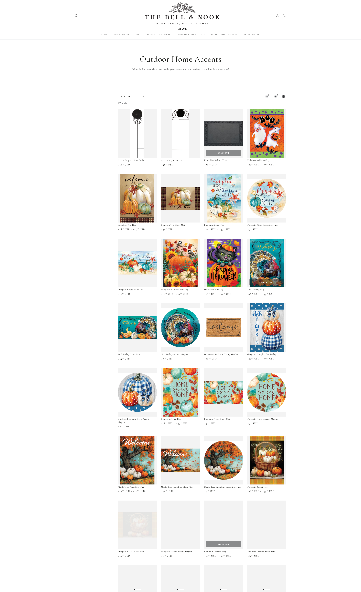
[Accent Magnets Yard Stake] (137, 133)
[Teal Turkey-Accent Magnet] (180, 327)
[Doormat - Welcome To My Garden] (223, 327)
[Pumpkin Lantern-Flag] (223, 525)
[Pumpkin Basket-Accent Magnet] (180, 525)
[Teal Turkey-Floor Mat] (137, 327)
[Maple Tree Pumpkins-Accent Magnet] (223, 460)
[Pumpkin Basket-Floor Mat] (137, 525)
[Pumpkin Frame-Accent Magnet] (266, 392)
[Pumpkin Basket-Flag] (266, 460)
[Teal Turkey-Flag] (266, 263)
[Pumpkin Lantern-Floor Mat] (266, 525)
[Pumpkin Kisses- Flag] (223, 198)
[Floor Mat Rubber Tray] (223, 133)
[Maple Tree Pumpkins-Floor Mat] (180, 460)
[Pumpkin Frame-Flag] (180, 392)
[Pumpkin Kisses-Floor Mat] (137, 263)
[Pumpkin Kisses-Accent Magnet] (266, 198)
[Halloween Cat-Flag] (223, 263)
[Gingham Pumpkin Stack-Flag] (266, 327)
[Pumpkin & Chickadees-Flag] (180, 263)
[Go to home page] (180, 16)
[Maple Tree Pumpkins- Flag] (137, 460)
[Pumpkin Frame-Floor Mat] (223, 392)
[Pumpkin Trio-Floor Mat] (180, 198)
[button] (76, 16)
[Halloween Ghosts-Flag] (266, 133)
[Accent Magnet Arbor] (180, 133)
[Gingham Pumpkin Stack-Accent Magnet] (137, 392)
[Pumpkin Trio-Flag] (137, 198)
